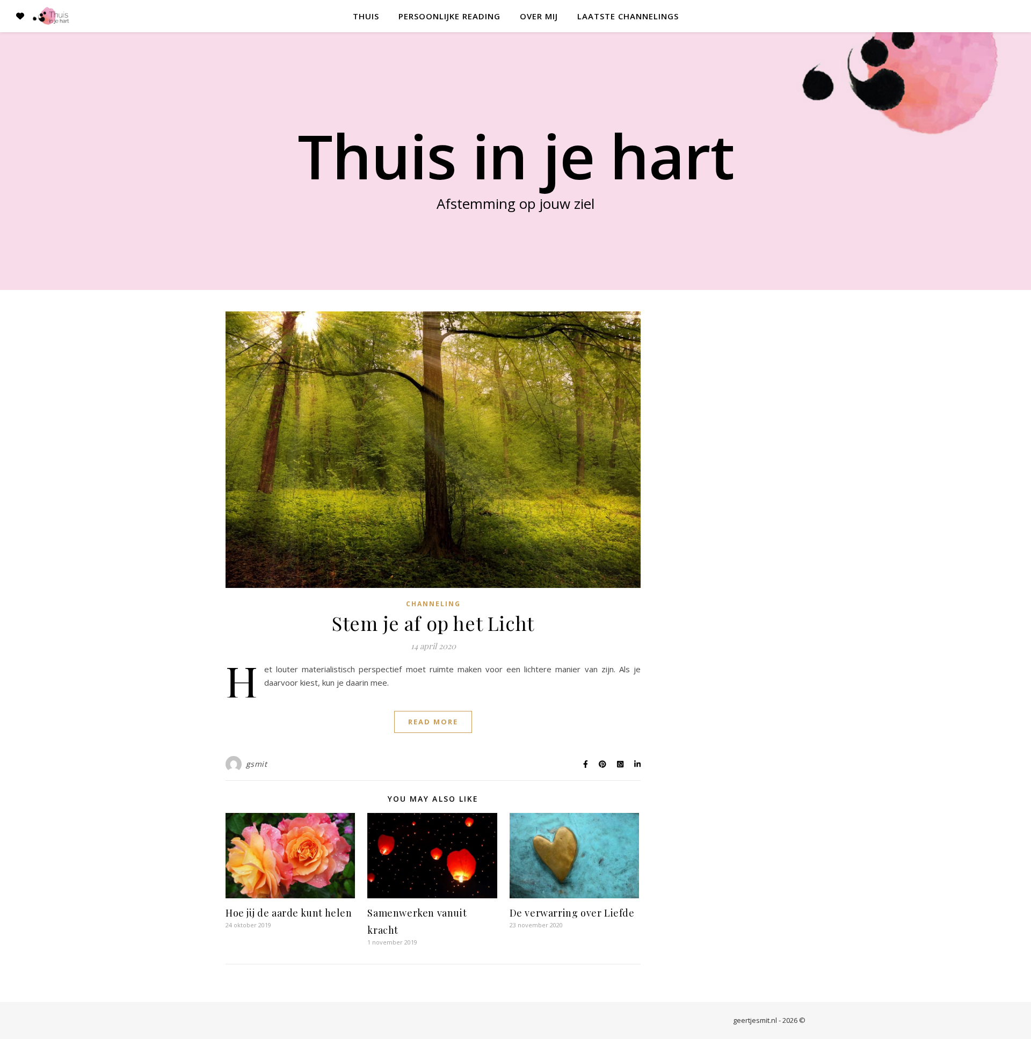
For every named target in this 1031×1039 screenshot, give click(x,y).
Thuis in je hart (515, 155)
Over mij (539, 16)
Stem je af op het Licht (433, 623)
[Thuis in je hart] (51, 16)
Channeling (433, 603)
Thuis (366, 16)
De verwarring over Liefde (572, 912)
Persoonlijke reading (449, 16)
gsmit (256, 764)
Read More (433, 721)
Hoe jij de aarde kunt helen (289, 912)
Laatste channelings (628, 16)
